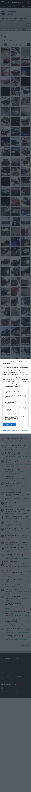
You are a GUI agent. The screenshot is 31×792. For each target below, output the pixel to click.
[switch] (24, 396)
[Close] (27, 362)
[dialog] (15, 396)
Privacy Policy (24, 430)
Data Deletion (6, 430)
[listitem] (15, 392)
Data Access (15, 430)
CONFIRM (9, 424)
